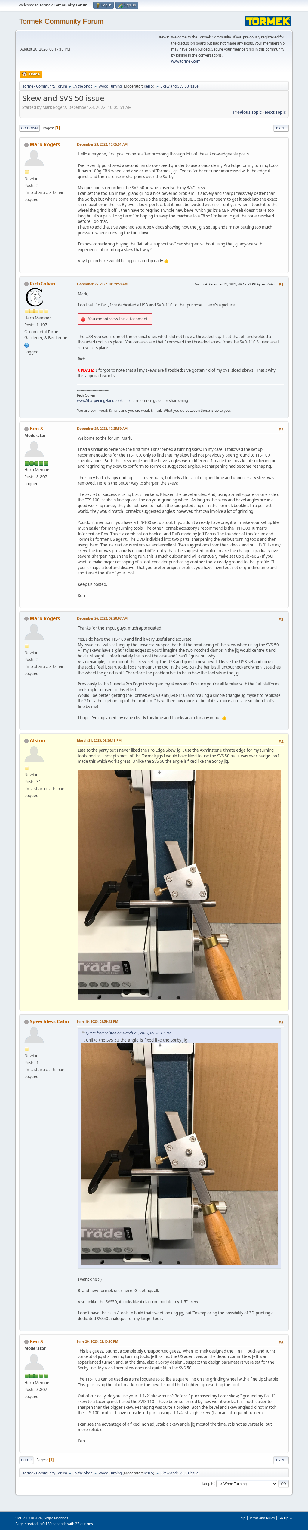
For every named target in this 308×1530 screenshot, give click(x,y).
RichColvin (42, 283)
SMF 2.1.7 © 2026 (28, 1518)
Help (241, 1518)
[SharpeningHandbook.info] (26, 344)
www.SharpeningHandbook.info (103, 400)
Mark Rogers (45, 144)
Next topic (275, 112)
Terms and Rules (262, 1518)
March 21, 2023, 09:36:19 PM (99, 740)
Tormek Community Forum (61, 21)
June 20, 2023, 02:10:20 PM (97, 1341)
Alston (37, 740)
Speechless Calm (49, 1021)
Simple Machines (56, 1518)
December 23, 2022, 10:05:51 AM (102, 144)
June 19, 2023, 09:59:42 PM (97, 1021)
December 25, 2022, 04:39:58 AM (102, 284)
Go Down (29, 128)
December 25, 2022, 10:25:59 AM (102, 428)
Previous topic (247, 112)
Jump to (208, 1483)
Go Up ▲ (286, 1518)
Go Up (26, 1460)
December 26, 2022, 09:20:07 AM (102, 618)
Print (281, 128)
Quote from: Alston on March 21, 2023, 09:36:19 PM (128, 1033)
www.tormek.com (185, 61)
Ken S (148, 86)
